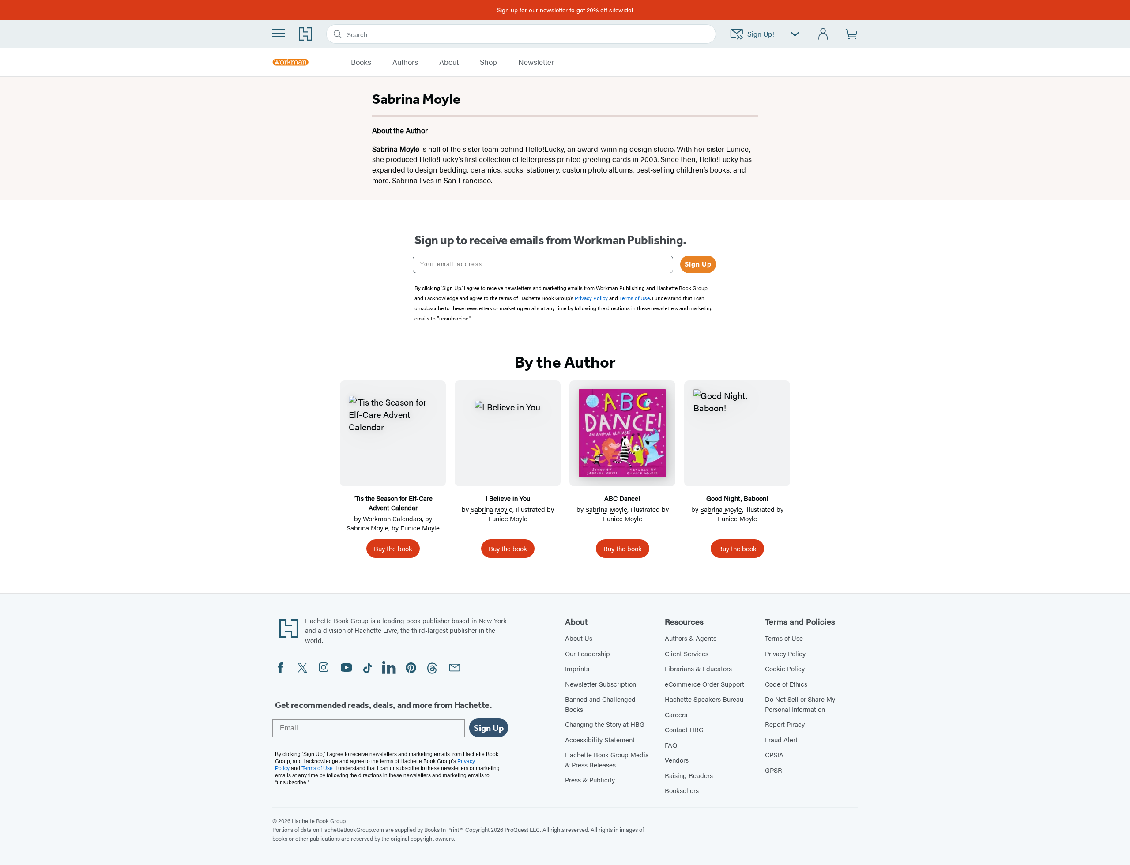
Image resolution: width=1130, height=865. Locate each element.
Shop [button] (488, 62)
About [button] (449, 62)
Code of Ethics (786, 683)
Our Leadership (587, 653)
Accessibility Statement (600, 739)
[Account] (823, 34)
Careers (676, 714)
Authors (405, 62)
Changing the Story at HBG (604, 724)
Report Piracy (785, 724)
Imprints (577, 668)
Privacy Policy (785, 653)
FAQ (671, 744)
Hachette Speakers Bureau (704, 698)
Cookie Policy (785, 668)
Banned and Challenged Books (600, 704)
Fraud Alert (781, 739)
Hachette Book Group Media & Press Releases (607, 759)
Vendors (677, 759)
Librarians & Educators (698, 668)
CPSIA (774, 754)
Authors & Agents (690, 638)
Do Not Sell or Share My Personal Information (800, 704)
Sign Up (698, 264)
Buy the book (393, 548)
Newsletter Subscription (600, 683)
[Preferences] (795, 34)
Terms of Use (784, 638)
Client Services (686, 653)
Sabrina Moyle (367, 527)
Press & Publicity (590, 779)
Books (361, 62)
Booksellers (682, 790)
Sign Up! (760, 34)
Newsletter (536, 62)
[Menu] (278, 33)
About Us (578, 638)
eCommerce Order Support (704, 683)
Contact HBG (684, 729)
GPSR (773, 770)
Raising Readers (689, 775)
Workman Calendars (392, 518)
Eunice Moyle (420, 527)
